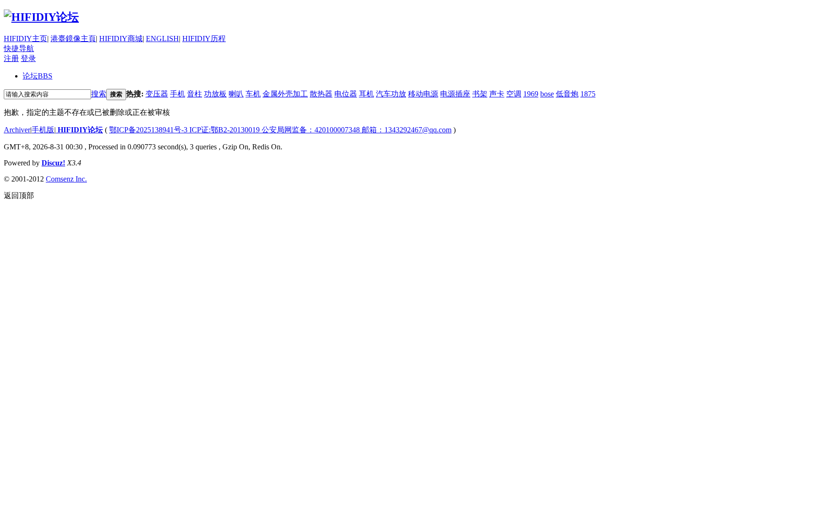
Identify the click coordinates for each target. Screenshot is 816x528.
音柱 (194, 94)
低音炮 (567, 94)
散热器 (321, 94)
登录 (28, 58)
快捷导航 (19, 48)
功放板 (215, 94)
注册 (11, 58)
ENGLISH (162, 39)
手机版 (43, 130)
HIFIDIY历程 (204, 39)
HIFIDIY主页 (25, 39)
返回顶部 (19, 195)
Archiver (17, 130)
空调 (513, 94)
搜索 (98, 94)
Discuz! (53, 163)
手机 (177, 94)
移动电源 (423, 94)
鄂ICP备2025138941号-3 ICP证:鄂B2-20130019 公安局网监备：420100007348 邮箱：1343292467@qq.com (280, 130)
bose (547, 94)
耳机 (366, 94)
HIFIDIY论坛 (79, 130)
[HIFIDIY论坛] (41, 17)
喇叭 (236, 94)
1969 (530, 94)
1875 (587, 94)
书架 (479, 94)
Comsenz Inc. (66, 179)
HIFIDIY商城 (121, 39)
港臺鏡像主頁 (73, 39)
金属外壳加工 (285, 94)
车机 (253, 94)
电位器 (345, 94)
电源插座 (455, 94)
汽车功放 (391, 94)
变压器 (156, 94)
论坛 (37, 76)
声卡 (496, 94)
